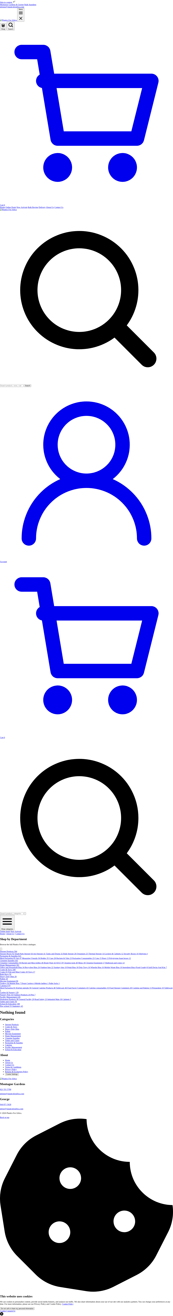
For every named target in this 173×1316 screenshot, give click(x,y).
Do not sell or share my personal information (17, 1309)
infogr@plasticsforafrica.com (11, 1109)
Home (2, 934)
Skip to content (6, 2)
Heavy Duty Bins (12, 1029)
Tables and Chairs (12, 1040)
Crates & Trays (11, 1027)
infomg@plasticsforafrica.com (12, 7)
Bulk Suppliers (30, 5)
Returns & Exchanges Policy (16, 1072)
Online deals (5, 931)
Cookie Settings (12, 1074)
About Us (10, 934)
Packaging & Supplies (14, 1043)
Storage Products (12, 1024)
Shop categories (7, 929)
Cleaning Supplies (12, 1038)
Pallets (7, 1031)
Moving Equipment (13, 1034)
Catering (8, 1045)
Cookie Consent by (7, 1311)
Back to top (4, 1117)
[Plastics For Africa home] (8, 20)
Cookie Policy (67, 1304)
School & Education (13, 1050)
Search (27, 386)
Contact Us (19, 934)
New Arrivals (16, 931)
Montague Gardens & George (12, 5)
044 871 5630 (5, 1104)
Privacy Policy (11, 1069)
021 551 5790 (5, 1089)
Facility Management (13, 1047)
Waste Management (13, 1036)
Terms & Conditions (13, 1067)
